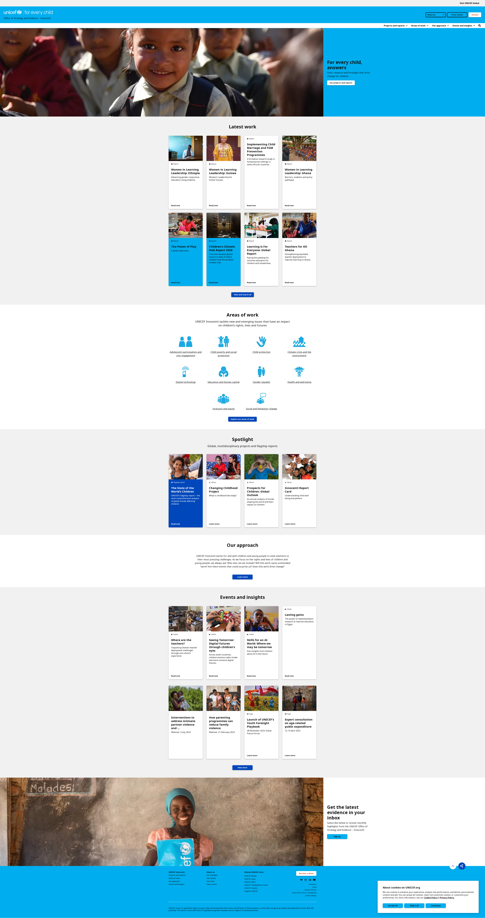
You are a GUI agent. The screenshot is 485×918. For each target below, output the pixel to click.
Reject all (414, 905)
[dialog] (428, 897)
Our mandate (212, 875)
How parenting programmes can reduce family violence (221, 723)
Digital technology (186, 382)
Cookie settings (310, 896)
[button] (461, 866)
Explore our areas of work (242, 419)
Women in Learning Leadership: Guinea (223, 171)
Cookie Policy (431, 897)
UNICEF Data (249, 879)
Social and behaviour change (261, 408)
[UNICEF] (28, 12)
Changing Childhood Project (223, 489)
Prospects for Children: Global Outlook (258, 491)
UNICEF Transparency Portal (256, 885)
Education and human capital (223, 382)
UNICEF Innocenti (177, 872)
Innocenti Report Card (297, 489)
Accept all (392, 905)
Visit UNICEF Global (469, 3)
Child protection (261, 352)
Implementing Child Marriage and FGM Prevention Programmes (261, 149)
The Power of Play (183, 246)
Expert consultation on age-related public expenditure (298, 723)
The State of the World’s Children (182, 489)
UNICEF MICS (250, 882)
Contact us (312, 884)
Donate (475, 15)
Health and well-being (299, 382)
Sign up (337, 836)
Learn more (242, 577)
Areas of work (174, 878)
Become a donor (306, 873)
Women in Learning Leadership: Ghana (298, 171)
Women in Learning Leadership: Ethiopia (185, 171)
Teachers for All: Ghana (296, 248)
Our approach (174, 881)
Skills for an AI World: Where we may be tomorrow (259, 643)
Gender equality (261, 382)
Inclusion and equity (224, 408)
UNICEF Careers (251, 888)
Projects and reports (177, 875)
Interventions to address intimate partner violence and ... (183, 723)
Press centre (457, 15)
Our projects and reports (341, 83)
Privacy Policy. (447, 897)
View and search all (242, 294)
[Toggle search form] (479, 25)
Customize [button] (436, 905)
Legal (314, 887)
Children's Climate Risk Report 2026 (222, 248)
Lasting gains (294, 614)
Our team (210, 881)
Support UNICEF (251, 891)
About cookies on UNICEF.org (401, 887)
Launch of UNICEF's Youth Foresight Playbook (260, 723)
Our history (211, 878)
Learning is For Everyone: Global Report (258, 250)
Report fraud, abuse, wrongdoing (304, 893)
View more (242, 767)
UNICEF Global (250, 876)
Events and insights (177, 884)
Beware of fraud (310, 890)
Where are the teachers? (181, 641)
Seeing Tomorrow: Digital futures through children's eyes (222, 645)
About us (211, 872)
